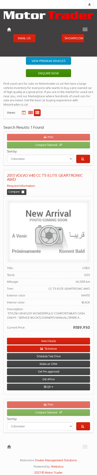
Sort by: (12, 151)
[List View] (37, 112)
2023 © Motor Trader (48, 472)
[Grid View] (23, 112)
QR (48, 387)
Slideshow (50, 348)
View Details (48, 341)
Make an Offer (48, 364)
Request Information (21, 186)
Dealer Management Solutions (56, 460)
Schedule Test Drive (48, 356)
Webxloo (57, 466)
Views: (11, 112)
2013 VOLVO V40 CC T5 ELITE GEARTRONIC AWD (45, 177)
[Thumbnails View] (30, 112)
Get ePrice (48, 379)
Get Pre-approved (48, 371)
